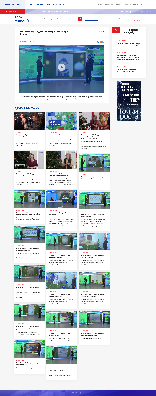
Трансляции (59, 4)
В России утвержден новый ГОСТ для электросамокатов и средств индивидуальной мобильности (128, 57)
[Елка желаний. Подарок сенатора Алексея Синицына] (29, 234)
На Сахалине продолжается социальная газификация (126, 70)
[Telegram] (103, 42)
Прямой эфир (12, 11)
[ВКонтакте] (98, 42)
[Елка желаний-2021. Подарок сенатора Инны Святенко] (29, 160)
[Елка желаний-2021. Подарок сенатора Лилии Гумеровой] (61, 160)
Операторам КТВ (130, 4)
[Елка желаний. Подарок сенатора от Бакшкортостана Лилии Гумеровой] (29, 199)
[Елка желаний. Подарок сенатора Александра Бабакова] (94, 280)
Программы (50, 4)
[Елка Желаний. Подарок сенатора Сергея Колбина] (29, 349)
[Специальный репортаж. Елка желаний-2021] (29, 121)
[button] (149, 4)
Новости (32, 4)
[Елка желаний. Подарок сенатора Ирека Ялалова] (61, 319)
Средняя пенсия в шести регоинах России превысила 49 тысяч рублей (129, 44)
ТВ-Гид (99, 4)
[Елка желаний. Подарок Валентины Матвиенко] (61, 199)
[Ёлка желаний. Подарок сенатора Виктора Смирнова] (94, 200)
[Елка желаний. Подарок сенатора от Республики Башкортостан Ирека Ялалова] (29, 312)
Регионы (107, 4)
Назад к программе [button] (99, 33)
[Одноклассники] (101, 42)
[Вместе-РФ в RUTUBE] (150, 11)
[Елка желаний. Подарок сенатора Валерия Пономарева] (61, 280)
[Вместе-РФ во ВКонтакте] (142, 11)
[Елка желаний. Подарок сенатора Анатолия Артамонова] (94, 319)
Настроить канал (117, 4)
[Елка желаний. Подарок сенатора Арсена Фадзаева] (94, 241)
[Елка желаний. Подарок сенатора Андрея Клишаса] (29, 273)
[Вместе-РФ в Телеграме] (148, 11)
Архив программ (92, 19)
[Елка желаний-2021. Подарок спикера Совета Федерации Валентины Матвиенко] (94, 121)
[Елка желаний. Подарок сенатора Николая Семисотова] (61, 241)
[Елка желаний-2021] (61, 121)
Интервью (40, 4)
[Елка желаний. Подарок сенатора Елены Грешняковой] (61, 355)
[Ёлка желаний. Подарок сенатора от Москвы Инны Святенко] (94, 163)
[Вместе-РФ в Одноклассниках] (145, 11)
